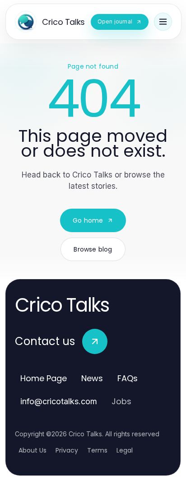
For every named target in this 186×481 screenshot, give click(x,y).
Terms (97, 450)
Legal (124, 450)
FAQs (127, 378)
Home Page (43, 378)
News (92, 378)
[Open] (163, 22)
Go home (88, 220)
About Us (32, 450)
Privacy (67, 450)
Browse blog (93, 249)
